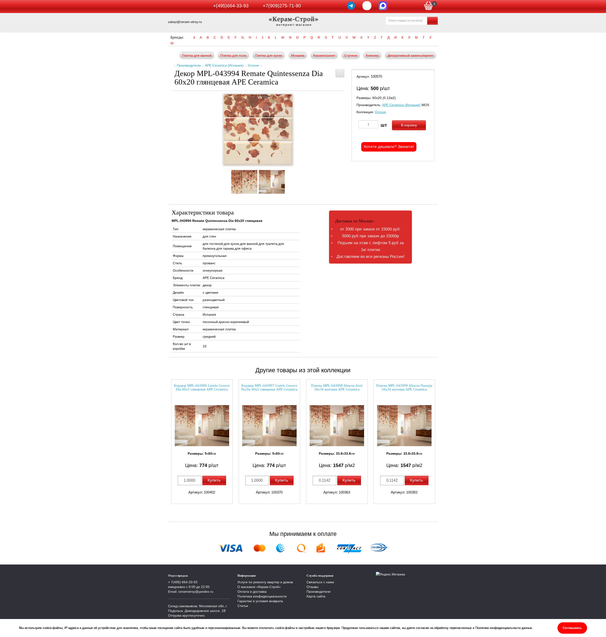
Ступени (350, 55)
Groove (253, 65)
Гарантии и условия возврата (260, 601)
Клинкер (372, 55)
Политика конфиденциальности (262, 596)
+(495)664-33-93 (231, 5)
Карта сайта (316, 596)
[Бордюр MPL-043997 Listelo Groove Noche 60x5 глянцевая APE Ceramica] (269, 425)
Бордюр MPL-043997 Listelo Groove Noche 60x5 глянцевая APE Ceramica (269, 387)
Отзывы (312, 587)
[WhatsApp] (366, 5)
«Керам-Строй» (294, 18)
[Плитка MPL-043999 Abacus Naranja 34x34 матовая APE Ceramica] (404, 425)
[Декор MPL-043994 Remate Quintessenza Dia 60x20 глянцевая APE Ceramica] (258, 129)
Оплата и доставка (252, 591)
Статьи (242, 606)
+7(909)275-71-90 (282, 5)
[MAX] (383, 5)
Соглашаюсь (572, 628)
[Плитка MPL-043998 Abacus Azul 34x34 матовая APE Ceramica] (337, 425)
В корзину (409, 125)
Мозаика (297, 55)
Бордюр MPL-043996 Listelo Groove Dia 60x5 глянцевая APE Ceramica (202, 387)
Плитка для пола (233, 55)
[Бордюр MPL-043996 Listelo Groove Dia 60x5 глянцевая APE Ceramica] (202, 425)
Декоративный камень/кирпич (410, 55)
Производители (189, 65)
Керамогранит (324, 55)
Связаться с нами (320, 582)
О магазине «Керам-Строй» (259, 587)
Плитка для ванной (197, 55)
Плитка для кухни (268, 55)
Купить (214, 480)
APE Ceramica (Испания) (224, 65)
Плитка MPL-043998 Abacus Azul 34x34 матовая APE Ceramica (336, 387)
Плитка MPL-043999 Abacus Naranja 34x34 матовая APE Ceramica (404, 387)
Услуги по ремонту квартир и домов (265, 582)
